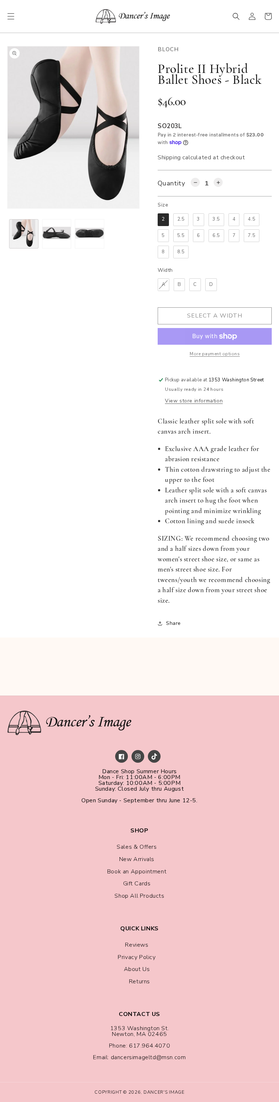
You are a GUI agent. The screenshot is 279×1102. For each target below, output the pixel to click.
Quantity (171, 183)
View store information (194, 400)
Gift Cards (137, 884)
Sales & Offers (137, 847)
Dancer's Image (164, 1092)
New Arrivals (136, 859)
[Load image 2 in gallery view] (57, 234)
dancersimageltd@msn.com (148, 1057)
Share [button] (173, 623)
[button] (11, 16)
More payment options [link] (215, 354)
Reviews (136, 945)
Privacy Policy (136, 957)
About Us (137, 969)
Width (165, 270)
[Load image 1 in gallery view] (24, 234)
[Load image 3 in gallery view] (89, 234)
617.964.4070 (149, 1046)
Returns (139, 982)
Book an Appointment (136, 872)
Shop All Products (139, 896)
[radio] (163, 219)
